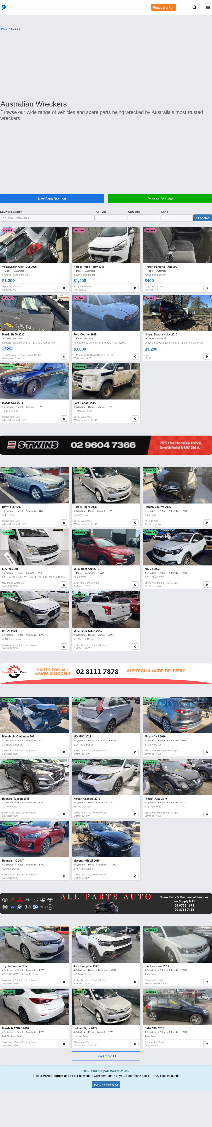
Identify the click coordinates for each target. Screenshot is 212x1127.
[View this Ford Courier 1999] (106, 313)
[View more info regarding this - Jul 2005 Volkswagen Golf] (64, 288)
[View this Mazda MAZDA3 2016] (34, 1007)
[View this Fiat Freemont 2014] (177, 944)
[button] (106, 1056)
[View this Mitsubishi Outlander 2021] (34, 715)
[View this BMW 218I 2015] (177, 1007)
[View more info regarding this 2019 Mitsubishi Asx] (135, 584)
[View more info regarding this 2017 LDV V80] (64, 584)
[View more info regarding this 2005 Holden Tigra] (135, 522)
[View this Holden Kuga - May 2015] (106, 245)
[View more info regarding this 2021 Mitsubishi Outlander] (64, 752)
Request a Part (163, 7)
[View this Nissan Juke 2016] (177, 777)
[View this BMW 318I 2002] (34, 485)
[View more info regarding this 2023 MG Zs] (206, 584)
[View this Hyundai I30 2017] (34, 839)
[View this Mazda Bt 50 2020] (34, 313)
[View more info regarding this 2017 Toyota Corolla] (64, 982)
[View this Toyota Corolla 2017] (34, 944)
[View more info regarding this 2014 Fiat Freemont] (206, 982)
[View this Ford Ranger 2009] (106, 381)
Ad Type (101, 212)
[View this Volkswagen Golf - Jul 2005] (34, 245)
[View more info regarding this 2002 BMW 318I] (64, 522)
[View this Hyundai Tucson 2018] (34, 777)
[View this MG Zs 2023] (177, 547)
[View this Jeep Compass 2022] (106, 944)
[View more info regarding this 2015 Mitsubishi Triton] (135, 646)
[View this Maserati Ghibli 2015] (106, 839)
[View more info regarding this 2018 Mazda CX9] (206, 752)
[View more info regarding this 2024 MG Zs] (64, 646)
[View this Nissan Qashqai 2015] (106, 777)
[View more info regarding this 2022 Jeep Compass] (135, 982)
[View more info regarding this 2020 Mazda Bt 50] (64, 356)
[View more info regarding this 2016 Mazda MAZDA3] (64, 1044)
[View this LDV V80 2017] (34, 547)
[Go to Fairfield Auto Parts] (106, 673)
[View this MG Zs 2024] (34, 609)
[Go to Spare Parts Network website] (106, 445)
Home (3, 28)
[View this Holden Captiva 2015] (177, 485)
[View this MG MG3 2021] (106, 715)
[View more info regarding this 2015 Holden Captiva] (206, 522)
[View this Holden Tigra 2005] (106, 485)
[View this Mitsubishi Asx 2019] (106, 547)
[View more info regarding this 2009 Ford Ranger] (135, 418)
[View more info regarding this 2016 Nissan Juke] (206, 814)
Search (204, 218)
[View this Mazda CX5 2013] (34, 381)
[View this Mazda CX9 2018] (177, 715)
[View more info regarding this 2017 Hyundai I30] (64, 876)
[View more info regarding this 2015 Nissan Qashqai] (135, 814)
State (164, 212)
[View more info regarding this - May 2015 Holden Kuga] (135, 288)
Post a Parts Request (106, 1084)
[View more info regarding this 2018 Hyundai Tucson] (64, 814)
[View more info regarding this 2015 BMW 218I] (206, 1044)
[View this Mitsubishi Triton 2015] (106, 609)
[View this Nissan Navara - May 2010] (177, 313)
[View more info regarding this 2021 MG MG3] (135, 752)
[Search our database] (194, 7)
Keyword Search (11, 212)
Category (134, 212)
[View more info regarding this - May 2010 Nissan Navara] (206, 356)
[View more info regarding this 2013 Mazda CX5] (64, 418)
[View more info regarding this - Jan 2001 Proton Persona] (206, 288)
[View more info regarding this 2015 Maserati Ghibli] (135, 876)
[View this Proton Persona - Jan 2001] (177, 245)
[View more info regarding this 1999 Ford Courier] (135, 356)
